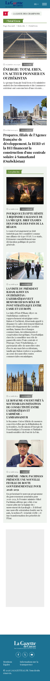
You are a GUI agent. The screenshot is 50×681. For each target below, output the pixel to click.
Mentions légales (7, 663)
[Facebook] (18, 655)
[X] (25, 655)
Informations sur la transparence (29, 663)
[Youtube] (32, 655)
